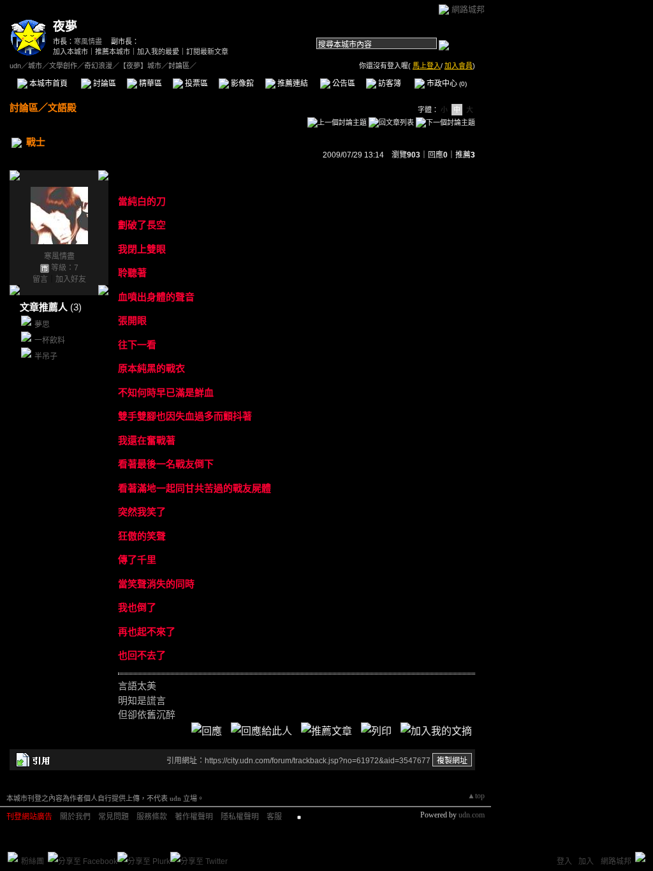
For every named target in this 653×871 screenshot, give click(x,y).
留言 (40, 279)
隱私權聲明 (240, 816)
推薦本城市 (112, 51)
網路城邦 (468, 9)
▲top (476, 795)
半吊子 (45, 356)
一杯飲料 (49, 340)
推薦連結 (291, 83)
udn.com (472, 814)
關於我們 (75, 816)
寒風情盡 (88, 41)
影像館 (241, 83)
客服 (274, 816)
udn (15, 66)
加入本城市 (70, 51)
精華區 (149, 83)
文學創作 (63, 66)
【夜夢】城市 (140, 66)
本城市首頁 (47, 83)
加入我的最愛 (158, 51)
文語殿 (62, 107)
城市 (35, 66)
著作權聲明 (194, 816)
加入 (586, 861)
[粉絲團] (13, 857)
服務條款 (151, 816)
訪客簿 (388, 83)
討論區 (103, 83)
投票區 (195, 83)
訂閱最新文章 (207, 51)
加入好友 (70, 279)
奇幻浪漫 (98, 66)
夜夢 (65, 26)
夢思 (42, 324)
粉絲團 (32, 861)
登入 (564, 861)
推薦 (465, 154)
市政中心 (446, 83)
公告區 (342, 83)
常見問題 (113, 816)
